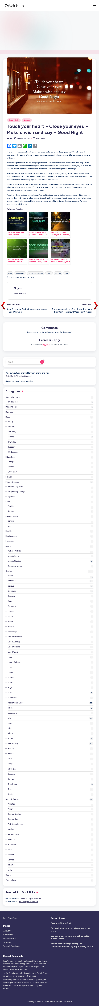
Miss (9, 728)
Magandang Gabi (15, 486)
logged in (46, 344)
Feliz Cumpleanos (15, 824)
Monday (11, 426)
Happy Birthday (14, 662)
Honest (11, 677)
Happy (10, 657)
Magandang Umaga (16, 491)
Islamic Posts (13, 556)
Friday (10, 421)
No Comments (41, 138)
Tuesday (11, 447)
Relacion (11, 839)
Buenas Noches (14, 814)
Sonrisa (11, 860)
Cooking (11, 506)
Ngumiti (11, 496)
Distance (12, 606)
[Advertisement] (49, 30)
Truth (10, 794)
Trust (10, 789)
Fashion (9, 477)
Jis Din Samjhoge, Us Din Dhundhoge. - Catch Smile (25, 973)
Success (11, 774)
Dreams (11, 611)
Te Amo (11, 865)
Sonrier (11, 855)
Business (9, 412)
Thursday (12, 442)
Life (9, 718)
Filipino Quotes (12, 482)
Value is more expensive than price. (21, 976)
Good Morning (14, 647)
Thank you (12, 784)
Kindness (11, 708)
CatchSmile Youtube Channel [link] (18, 376)
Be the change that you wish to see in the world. (70, 929)
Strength (12, 769)
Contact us (8, 935)
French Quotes (12, 516)
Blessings (12, 591)
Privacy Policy (9, 938)
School (11, 467)
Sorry (10, 764)
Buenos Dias (13, 819)
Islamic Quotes (14, 561)
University (12, 472)
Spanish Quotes (12, 799)
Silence (11, 753)
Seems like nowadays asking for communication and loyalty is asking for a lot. (73, 945)
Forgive (11, 626)
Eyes (10, 273)
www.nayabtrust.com (28, 902)
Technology (11, 880)
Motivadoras (13, 834)
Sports (8, 875)
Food (8, 502)
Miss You (11, 733)
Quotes (26, 120)
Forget (11, 621)
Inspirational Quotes (16, 703)
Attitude (12, 581)
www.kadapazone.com (30, 898)
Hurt (10, 693)
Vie (9, 526)
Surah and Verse (15, 566)
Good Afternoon (15, 637)
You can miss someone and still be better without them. (70, 937)
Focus (10, 616)
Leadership (13, 713)
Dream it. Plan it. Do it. (61, 923)
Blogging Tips (11, 407)
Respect (11, 748)
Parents (11, 738)
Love (10, 723)
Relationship (13, 743)
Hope (10, 682)
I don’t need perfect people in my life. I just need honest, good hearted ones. (25, 966)
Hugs (10, 687)
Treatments (13, 402)
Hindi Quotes (11, 536)
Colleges (11, 462)
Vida (10, 870)
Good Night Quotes (35, 273)
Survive (11, 779)
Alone (10, 576)
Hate (10, 667)
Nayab (18, 288)
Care (10, 601)
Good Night (14, 120)
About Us (7, 931)
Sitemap (7, 942)
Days (8, 417)
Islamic (9, 546)
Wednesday (13, 452)
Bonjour (11, 521)
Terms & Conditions (11, 946)
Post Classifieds (10, 918)
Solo (10, 850)
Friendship (12, 632)
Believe (11, 586)
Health (8, 531)
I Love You (12, 698)
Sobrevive (12, 844)
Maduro (11, 829)
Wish (66, 273)
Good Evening (14, 642)
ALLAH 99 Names (15, 551)
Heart (49, 273)
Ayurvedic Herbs (13, 397)
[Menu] (94, 5)
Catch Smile (14, 5)
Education (10, 457)
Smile (10, 759)
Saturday (12, 432)
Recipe (11, 511)
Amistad (11, 804)
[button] (20, 293)
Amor (10, 809)
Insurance (10, 541)
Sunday (11, 437)
